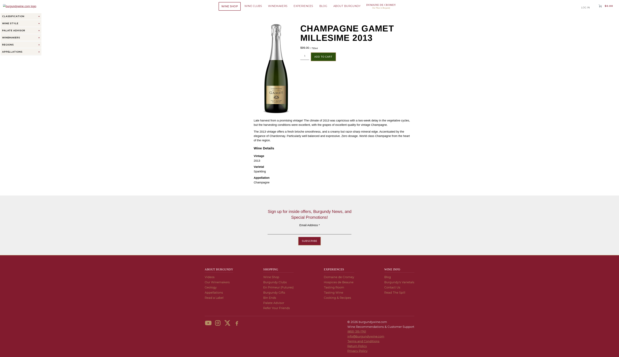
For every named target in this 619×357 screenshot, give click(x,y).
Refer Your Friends (276, 308)
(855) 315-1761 (356, 331)
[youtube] (208, 323)
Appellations (214, 292)
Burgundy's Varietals (399, 282)
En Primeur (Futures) (278, 287)
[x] (227, 323)
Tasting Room (334, 287)
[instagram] (217, 323)
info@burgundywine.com (365, 336)
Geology (211, 287)
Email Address (309, 225)
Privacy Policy (357, 351)
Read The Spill (394, 292)
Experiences (303, 6)
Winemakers (277, 6)
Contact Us (392, 287)
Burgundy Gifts (274, 292)
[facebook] (236, 323)
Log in (585, 7)
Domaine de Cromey (339, 277)
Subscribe (309, 241)
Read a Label (214, 298)
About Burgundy (346, 6)
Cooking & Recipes (337, 298)
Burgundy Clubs (275, 282)
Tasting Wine (333, 292)
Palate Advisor (273, 303)
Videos (210, 277)
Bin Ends (269, 298)
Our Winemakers (217, 282)
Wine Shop (229, 6)
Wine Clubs (253, 6)
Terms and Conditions (363, 341)
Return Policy (357, 346)
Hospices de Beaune (339, 282)
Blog (323, 6)
